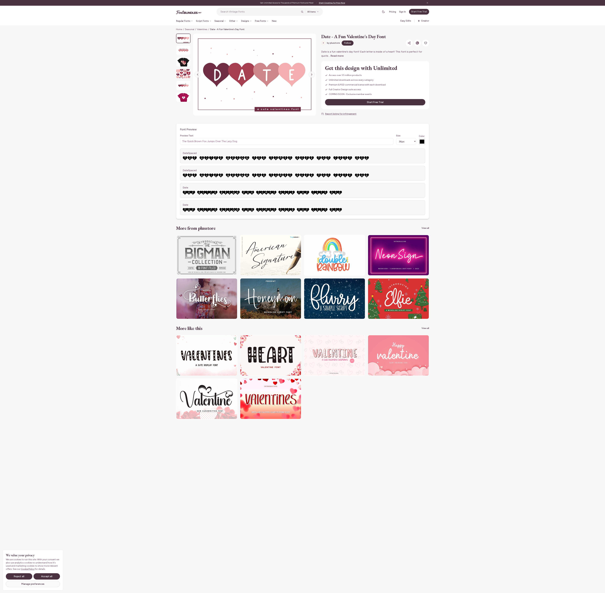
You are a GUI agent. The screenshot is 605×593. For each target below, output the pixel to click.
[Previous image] (197, 74)
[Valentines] (206, 355)
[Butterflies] (206, 298)
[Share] (409, 43)
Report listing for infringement (341, 113)
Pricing (392, 11)
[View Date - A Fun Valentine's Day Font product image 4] (183, 73)
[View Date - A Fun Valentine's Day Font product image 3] (183, 62)
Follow (347, 43)
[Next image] (312, 74)
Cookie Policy (27, 569)
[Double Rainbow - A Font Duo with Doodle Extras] (334, 255)
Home (179, 29)
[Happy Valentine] (398, 355)
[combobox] (259, 12)
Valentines (202, 29)
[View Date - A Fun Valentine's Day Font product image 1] (183, 38)
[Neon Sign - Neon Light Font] (398, 255)
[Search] (302, 12)
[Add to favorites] (425, 43)
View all (425, 228)
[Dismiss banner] (427, 3)
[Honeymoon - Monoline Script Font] (270, 298)
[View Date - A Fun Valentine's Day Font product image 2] (183, 50)
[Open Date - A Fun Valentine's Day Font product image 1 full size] (254, 75)
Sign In (402, 11)
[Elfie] (398, 298)
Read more (337, 55)
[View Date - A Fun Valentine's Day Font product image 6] (183, 97)
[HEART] (270, 355)
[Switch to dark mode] (383, 11)
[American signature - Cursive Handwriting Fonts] (270, 255)
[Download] (226, 239)
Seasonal (189, 29)
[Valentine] (334, 355)
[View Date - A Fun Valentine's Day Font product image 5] (183, 85)
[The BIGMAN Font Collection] (206, 255)
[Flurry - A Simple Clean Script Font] (334, 298)
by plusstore (331, 43)
